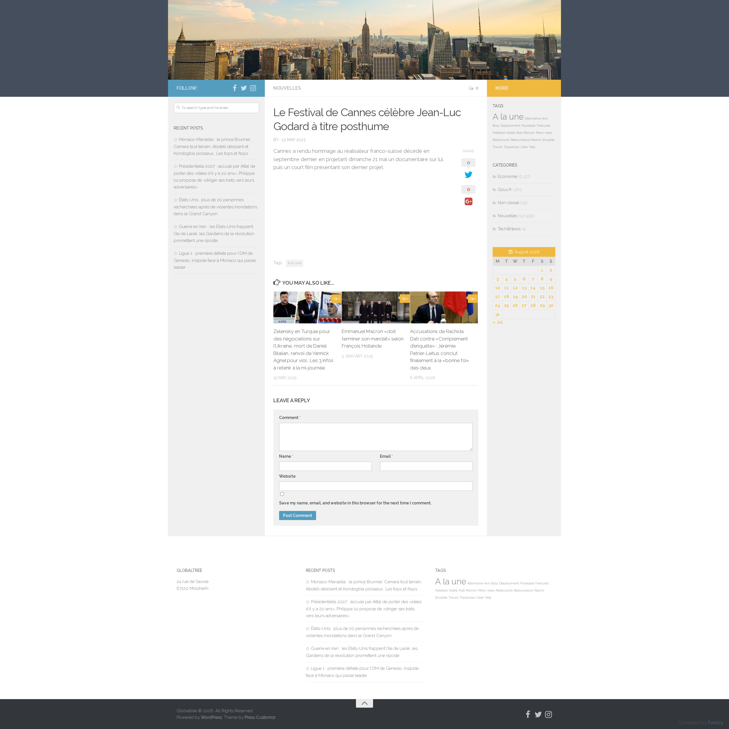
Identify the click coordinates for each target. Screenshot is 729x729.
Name (286, 456)
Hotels (510, 132)
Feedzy (715, 722)
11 (506, 287)
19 (515, 296)
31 (497, 314)
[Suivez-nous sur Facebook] (234, 88)
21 (533, 296)
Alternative (533, 118)
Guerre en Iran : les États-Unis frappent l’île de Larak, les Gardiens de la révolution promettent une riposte (214, 233)
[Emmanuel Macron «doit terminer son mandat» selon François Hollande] (376, 307)
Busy (496, 125)
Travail (497, 147)
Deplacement (511, 125)
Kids (519, 132)
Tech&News (509, 228)
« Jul (498, 322)
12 (515, 287)
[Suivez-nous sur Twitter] (243, 88)
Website (287, 476)
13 (524, 287)
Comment (290, 417)
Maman (529, 132)
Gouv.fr (505, 189)
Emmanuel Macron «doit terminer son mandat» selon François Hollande (373, 338)
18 (506, 296)
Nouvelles (287, 88)
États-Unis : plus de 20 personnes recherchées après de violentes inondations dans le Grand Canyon (215, 206)
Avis (545, 118)
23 (550, 296)
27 (524, 305)
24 (497, 305)
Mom (540, 132)
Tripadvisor (511, 147)
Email (386, 456)
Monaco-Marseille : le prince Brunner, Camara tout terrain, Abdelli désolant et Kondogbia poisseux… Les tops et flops (212, 146)
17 (497, 296)
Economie (507, 176)
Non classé (508, 202)
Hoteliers (499, 132)
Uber (524, 147)
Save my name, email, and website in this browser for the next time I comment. (355, 503)
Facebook (529, 125)
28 (533, 305)
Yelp (532, 147)
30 (550, 305)
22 (542, 296)
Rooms (536, 139)
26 (515, 305)
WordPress (211, 717)
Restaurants (501, 139)
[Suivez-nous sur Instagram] (252, 88)
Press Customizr (260, 717)
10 (497, 287)
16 (550, 287)
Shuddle (548, 139)
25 (506, 305)
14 (533, 287)
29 (542, 305)
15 (542, 287)
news (548, 132)
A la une (294, 263)
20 (524, 296)
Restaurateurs (520, 139)
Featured (543, 125)
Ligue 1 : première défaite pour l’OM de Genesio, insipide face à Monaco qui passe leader (215, 260)
